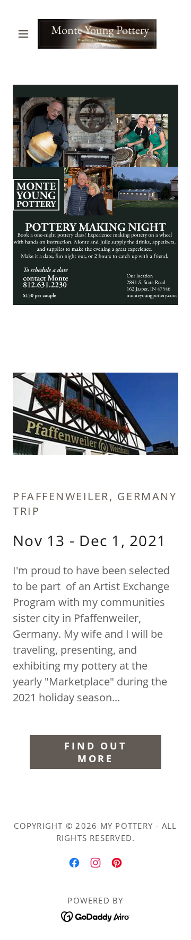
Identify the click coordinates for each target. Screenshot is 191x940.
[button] (25, 33)
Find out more (95, 752)
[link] (95, 34)
